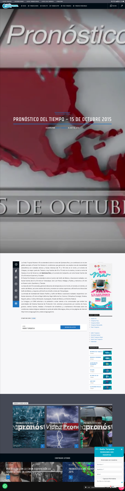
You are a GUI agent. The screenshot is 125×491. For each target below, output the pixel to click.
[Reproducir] (86, 487)
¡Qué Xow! (92, 406)
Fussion (92, 395)
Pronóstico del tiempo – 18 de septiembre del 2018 (61, 451)
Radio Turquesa (62, 139)
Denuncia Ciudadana (95, 382)
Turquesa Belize (95, 347)
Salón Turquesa (7, 1)
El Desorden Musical (95, 411)
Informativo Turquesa (96, 376)
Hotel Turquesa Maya (33, 1)
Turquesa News (34, 6)
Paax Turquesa (67, 6)
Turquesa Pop (55, 6)
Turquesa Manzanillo (81, 6)
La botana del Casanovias (94, 388)
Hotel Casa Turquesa (48, 1)
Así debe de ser (94, 400)
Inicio (24, 6)
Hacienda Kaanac (19, 1)
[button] (4, 486)
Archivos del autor (70, 352)
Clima (33, 343)
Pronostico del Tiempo (62, 125)
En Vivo (114, 6)
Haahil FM (45, 6)
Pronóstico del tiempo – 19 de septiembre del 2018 (27, 451)
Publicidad (60, 1)
